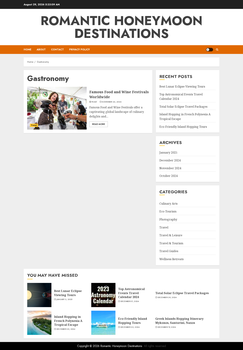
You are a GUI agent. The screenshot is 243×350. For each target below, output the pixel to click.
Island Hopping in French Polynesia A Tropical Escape (68, 321)
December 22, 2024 (130, 327)
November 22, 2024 (111, 102)
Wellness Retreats (171, 259)
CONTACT (57, 49)
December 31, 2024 (130, 301)
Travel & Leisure (170, 235)
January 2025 (168, 152)
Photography (168, 219)
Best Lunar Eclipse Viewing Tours (182, 86)
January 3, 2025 (64, 299)
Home (27, 49)
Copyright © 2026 (88, 346)
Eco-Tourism (167, 211)
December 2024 (170, 160)
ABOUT (41, 49)
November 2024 (170, 168)
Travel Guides (168, 251)
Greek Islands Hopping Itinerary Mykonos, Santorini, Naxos (179, 321)
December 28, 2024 (167, 297)
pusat (94, 102)
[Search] (217, 49)
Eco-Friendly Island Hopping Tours (183, 127)
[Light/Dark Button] (209, 49)
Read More (98, 124)
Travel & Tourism (171, 243)
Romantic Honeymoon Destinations (121, 27)
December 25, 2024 (66, 329)
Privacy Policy (79, 49)
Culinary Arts (168, 204)
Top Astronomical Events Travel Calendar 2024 (131, 293)
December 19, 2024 (167, 327)
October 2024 (168, 176)
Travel (34, 125)
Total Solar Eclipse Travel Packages (183, 107)
